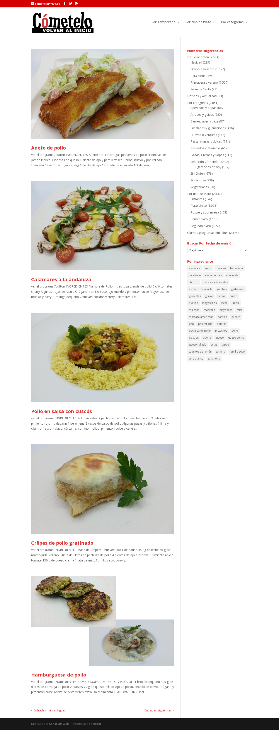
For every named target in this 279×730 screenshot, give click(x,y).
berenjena (236, 268)
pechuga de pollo (200, 330)
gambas (222, 289)
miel (239, 310)
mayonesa (225, 310)
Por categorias (232, 22)
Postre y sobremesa (205, 212)
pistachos (221, 330)
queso (220, 337)
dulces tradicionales (215, 282)
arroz (208, 268)
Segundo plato (201, 226)
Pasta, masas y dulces (206, 141)
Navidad (196, 62)
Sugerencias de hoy (207, 167)
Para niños (198, 76)
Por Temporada (163, 22)
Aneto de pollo (48, 147)
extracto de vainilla (200, 289)
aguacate (194, 268)
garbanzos (237, 289)
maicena (194, 310)
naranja (222, 317)
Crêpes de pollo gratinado (62, 542)
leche (224, 303)
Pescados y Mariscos (205, 148)
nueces (235, 317)
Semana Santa (201, 89)
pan (191, 324)
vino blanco (196, 358)
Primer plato (199, 219)
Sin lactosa (198, 180)
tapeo (225, 344)
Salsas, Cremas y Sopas (207, 155)
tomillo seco (237, 351)
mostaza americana (201, 317)
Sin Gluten (198, 173)
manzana (209, 310)
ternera (220, 351)
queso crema (236, 337)
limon (235, 303)
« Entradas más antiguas (48, 710)
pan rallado (205, 324)
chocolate (232, 275)
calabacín (195, 275)
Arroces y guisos (202, 114)
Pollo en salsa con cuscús (61, 411)
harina (221, 296)
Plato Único (199, 205)
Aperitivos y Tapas (203, 108)
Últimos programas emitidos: (207, 233)
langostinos (209, 303)
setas (214, 344)
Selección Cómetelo (205, 162)
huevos (193, 303)
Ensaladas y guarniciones (208, 128)
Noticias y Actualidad (202, 96)
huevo (233, 296)
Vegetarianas (200, 187)
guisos (209, 296)
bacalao (221, 268)
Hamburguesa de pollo (58, 674)
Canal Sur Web (59, 724)
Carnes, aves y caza (204, 121)
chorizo (193, 282)
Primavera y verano (204, 82)
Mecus (97, 724)
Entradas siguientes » (159, 710)
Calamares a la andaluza (61, 279)
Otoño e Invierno (202, 69)
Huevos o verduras (204, 135)
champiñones (213, 275)
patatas (221, 324)
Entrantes (197, 199)
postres (194, 337)
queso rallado (197, 344)
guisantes (195, 296)
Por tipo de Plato (198, 22)
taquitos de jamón (200, 351)
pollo (234, 330)
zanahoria (214, 358)
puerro (207, 337)
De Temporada (198, 57)
